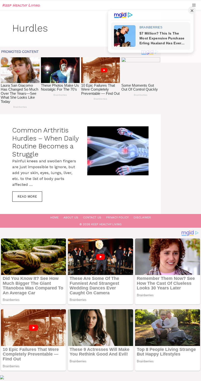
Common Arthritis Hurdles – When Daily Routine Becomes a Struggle (45, 142)
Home (54, 217)
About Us (70, 217)
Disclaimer (142, 217)
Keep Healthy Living (21, 5)
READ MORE (27, 196)
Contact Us (92, 217)
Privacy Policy (117, 217)
